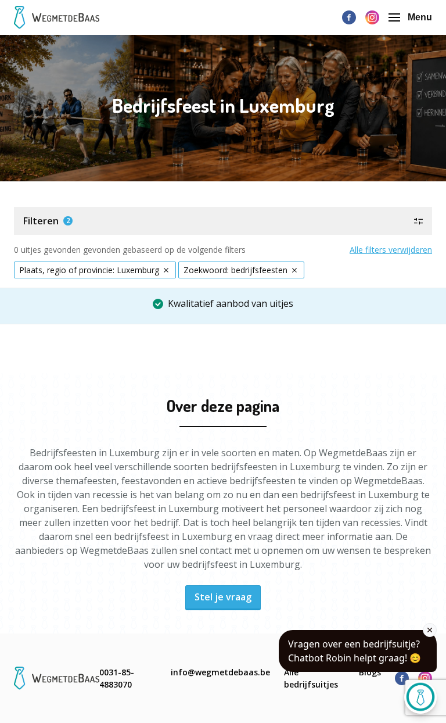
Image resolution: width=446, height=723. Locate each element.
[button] (223, 221)
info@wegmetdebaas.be (220, 672)
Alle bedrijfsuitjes (311, 678)
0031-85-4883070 (116, 678)
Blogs (370, 672)
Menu (420, 17)
